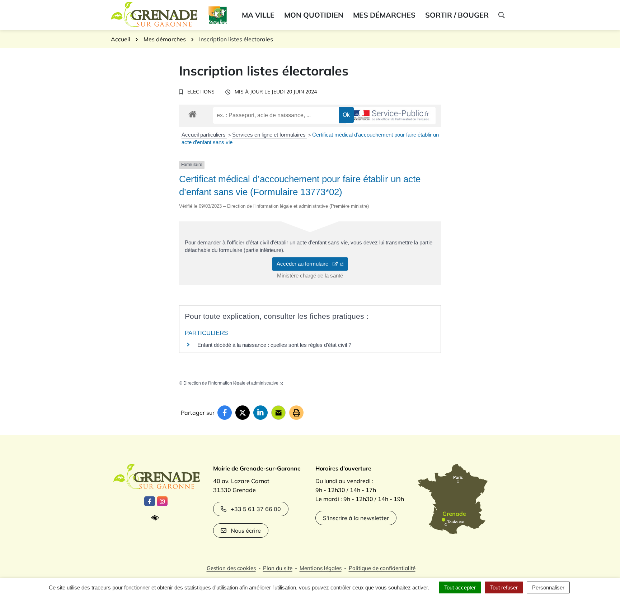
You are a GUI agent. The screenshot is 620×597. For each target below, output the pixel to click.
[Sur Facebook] (224, 412)
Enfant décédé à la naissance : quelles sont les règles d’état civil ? (274, 345)
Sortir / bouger (457, 14)
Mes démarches (384, 14)
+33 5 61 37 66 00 (256, 509)
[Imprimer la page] (296, 412)
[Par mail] (278, 412)
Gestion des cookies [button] (231, 568)
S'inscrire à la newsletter (356, 518)
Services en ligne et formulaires (269, 135)
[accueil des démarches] (192, 113)
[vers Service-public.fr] (391, 116)
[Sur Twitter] (242, 412)
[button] (501, 15)
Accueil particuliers (204, 135)
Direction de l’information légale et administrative (230, 383)
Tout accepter (460, 587)
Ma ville (258, 14)
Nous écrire (246, 530)
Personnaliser (548, 587)
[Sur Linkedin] (260, 412)
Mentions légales (321, 568)
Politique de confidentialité (382, 568)
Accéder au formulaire (305, 264)
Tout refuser (504, 587)
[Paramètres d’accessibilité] (156, 518)
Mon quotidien (313, 14)
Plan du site (277, 568)
